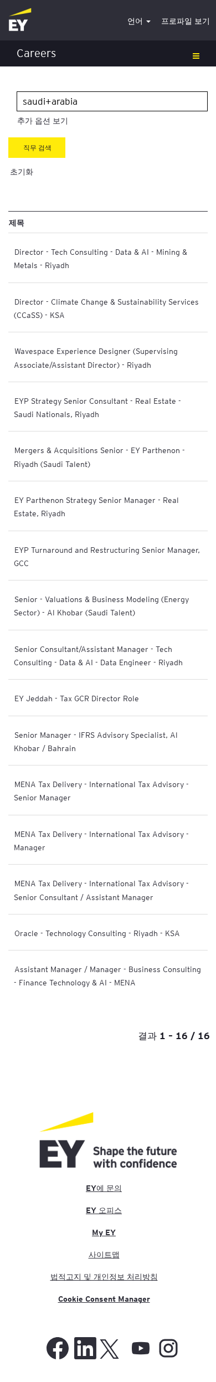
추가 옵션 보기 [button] (42, 121)
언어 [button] (136, 21)
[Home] (20, 20)
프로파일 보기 (185, 21)
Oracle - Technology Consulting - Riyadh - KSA (97, 933)
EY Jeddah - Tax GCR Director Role (76, 698)
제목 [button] (16, 222)
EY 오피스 (104, 1210)
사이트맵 (104, 1255)
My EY (104, 1232)
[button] (108, 53)
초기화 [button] (21, 172)
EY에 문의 (104, 1188)
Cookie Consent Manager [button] (104, 1299)
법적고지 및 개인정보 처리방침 (104, 1277)
